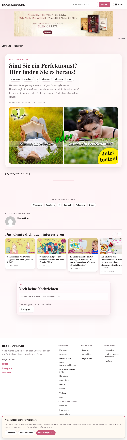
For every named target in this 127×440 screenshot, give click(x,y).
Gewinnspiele (65, 358)
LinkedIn (46, 79)
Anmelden (86, 354)
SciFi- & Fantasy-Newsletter (112, 355)
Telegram (58, 79)
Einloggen (26, 309)
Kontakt (108, 361)
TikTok (5, 363)
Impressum (64, 410)
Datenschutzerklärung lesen (39, 427)
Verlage (62, 393)
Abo (61, 397)
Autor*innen (64, 380)
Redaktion (18, 45)
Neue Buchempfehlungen (67, 363)
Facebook (28, 79)
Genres (62, 384)
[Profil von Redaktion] (10, 221)
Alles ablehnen (26, 433)
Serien (62, 388)
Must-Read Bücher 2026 (67, 370)
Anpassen (10, 433)
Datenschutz (64, 414)
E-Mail (69, 79)
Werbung (63, 405)
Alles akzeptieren (46, 433)
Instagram (7, 368)
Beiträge (63, 354)
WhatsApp (15, 79)
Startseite (6, 45)
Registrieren (87, 358)
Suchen (104, 4)
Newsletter (109, 350)
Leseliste (85, 350)
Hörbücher (64, 376)
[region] (63, 256)
